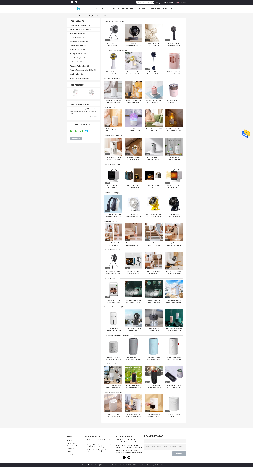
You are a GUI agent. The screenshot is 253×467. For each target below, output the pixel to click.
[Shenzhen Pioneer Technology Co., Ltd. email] (72, 131)
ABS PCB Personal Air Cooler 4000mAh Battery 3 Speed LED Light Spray (174, 302)
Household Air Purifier (77, 42)
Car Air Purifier (74, 74)
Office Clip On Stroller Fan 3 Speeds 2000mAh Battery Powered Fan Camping (129, 451)
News (165, 9)
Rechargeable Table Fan (78, 25)
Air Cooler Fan (74, 62)
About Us (115, 9)
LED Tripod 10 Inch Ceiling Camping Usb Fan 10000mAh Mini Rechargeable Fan (98, 446)
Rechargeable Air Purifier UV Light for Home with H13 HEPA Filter (113, 159)
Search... (156, 2)
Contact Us (155, 9)
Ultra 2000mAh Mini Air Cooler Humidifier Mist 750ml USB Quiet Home (173, 359)
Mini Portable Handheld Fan (79, 29)
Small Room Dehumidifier (78, 78)
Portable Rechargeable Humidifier (81, 70)
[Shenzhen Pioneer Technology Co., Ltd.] (78, 9)
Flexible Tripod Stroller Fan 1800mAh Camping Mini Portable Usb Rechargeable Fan (129, 447)
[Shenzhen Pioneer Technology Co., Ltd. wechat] (82, 131)
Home (97, 9)
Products (105, 9)
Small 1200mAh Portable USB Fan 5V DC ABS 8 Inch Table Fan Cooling (153, 216)
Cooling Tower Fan (76, 54)
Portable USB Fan (76, 50)
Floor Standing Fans (76, 58)
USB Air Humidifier (76, 33)
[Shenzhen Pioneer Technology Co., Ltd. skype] (87, 131)
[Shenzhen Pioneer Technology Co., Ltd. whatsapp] (77, 131)
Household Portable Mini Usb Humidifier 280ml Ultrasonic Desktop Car (113, 102)
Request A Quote (169, 2)
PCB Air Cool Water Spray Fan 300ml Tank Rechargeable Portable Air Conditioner (99, 451)
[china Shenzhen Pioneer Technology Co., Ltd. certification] (75, 92)
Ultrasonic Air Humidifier (78, 66)
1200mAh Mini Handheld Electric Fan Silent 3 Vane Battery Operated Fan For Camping (128, 441)
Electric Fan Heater (76, 46)
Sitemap (70, 454)
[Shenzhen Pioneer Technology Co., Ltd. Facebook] (72, 2)
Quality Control (142, 9)
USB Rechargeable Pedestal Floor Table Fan (98, 441)
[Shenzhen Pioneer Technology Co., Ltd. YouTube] (76, 2)
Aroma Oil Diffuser (76, 38)
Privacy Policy (86, 465)
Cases (172, 9)
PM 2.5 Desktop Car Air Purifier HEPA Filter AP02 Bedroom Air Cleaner (113, 388)
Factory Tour (127, 9)
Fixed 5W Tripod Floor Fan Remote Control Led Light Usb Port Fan (133, 273)
